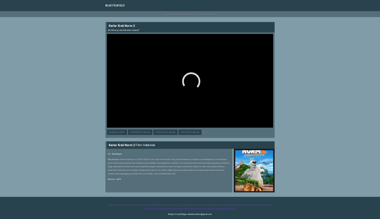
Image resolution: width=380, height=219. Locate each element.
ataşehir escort (214, 205)
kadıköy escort (265, 205)
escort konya (189, 209)
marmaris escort (176, 209)
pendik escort (241, 205)
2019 (119, 179)
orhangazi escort (144, 205)
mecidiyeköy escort (226, 209)
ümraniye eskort (129, 205)
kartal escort (253, 205)
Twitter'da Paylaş (190, 132)
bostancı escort (115, 205)
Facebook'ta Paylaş (165, 132)
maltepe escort (228, 205)
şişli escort (212, 209)
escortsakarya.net (189, 205)
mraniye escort (151, 209)
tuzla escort (202, 205)
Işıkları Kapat (118, 132)
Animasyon (117, 154)
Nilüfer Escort (158, 205)
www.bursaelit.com (172, 205)
